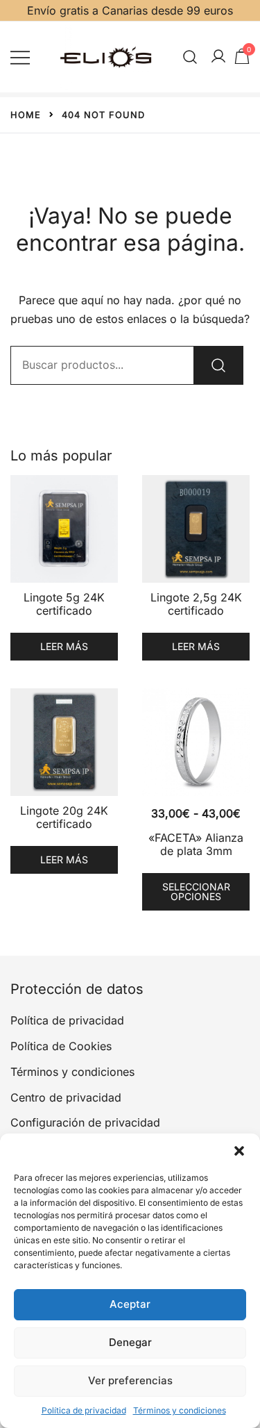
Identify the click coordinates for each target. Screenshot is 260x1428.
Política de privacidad (84, 1410)
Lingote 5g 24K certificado (64, 603)
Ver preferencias (130, 1380)
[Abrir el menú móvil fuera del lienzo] (20, 56)
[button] (239, 1151)
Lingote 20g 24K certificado (64, 817)
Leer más (64, 646)
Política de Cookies (61, 1046)
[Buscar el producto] (218, 365)
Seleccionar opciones (196, 891)
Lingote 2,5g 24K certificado (196, 603)
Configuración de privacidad (85, 1122)
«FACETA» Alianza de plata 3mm (195, 844)
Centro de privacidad (65, 1097)
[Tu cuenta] (218, 57)
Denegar (130, 1342)
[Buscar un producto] (190, 56)
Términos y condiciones (179, 1410)
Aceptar (130, 1304)
